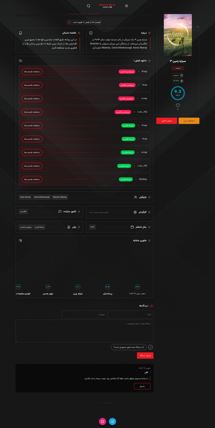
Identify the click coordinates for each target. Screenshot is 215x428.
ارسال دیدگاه (145, 355)
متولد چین (78, 293)
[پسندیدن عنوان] (178, 105)
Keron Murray (25, 197)
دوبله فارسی (39, 227)
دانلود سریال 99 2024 (137, 293)
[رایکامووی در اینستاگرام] (102, 421)
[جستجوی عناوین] (88, 6)
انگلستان (23, 211)
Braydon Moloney (60, 197)
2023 (92, 227)
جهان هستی (48, 293)
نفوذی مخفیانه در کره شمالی (18, 293)
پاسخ (142, 386)
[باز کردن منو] (126, 6)
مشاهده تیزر (189, 120)
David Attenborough (42, 197)
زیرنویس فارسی (25, 227)
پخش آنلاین (166, 120)
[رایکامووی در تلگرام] (112, 421)
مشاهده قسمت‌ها (32, 71)
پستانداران (107, 293)
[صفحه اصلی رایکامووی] (107, 6)
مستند (178, 68)
